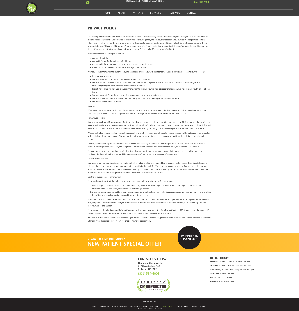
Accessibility (104, 306)
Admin (94, 306)
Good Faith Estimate (199, 306)
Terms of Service (183, 306)
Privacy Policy (168, 306)
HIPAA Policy (154, 306)
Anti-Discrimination (119, 306)
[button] (189, 237)
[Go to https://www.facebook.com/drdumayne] (87, 3)
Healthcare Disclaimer (138, 306)
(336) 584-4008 (201, 1)
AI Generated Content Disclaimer (149, 308)
